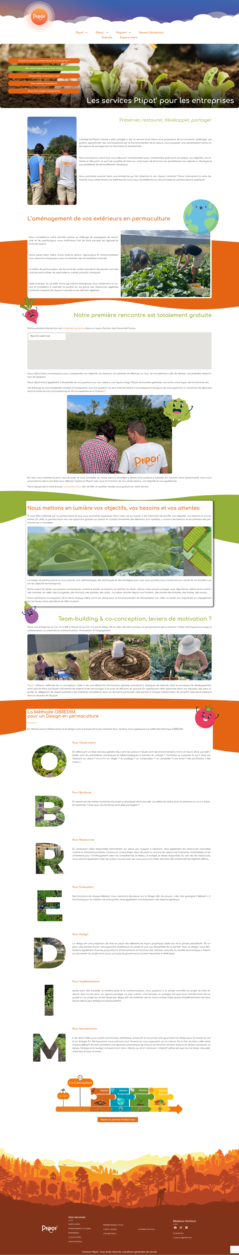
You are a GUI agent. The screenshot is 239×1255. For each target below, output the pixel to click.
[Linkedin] (186, 1227)
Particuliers (74, 1224)
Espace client (128, 37)
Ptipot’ (80, 32)
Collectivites (74, 1237)
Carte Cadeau (110, 1229)
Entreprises (73, 1233)
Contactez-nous (72, 487)
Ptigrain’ (121, 32)
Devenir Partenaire (151, 32)
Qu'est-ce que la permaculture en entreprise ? (44, 61)
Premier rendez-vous (113, 1225)
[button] (30, 551)
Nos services (76, 1217)
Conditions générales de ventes (139, 1251)
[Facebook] (175, 1227)
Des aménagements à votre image (44, 68)
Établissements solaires (79, 1228)
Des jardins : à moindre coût (44, 76)
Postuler (107, 37)
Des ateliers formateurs (44, 83)
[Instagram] (181, 1227)
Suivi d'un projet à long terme (44, 91)
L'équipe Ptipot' (110, 1233)
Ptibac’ (100, 32)
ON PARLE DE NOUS (146, 1229)
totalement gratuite (73, 328)
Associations (75, 1241)
